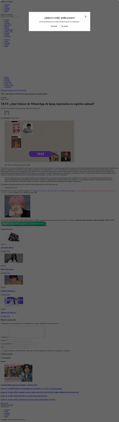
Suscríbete (54, 26)
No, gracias (65, 26)
